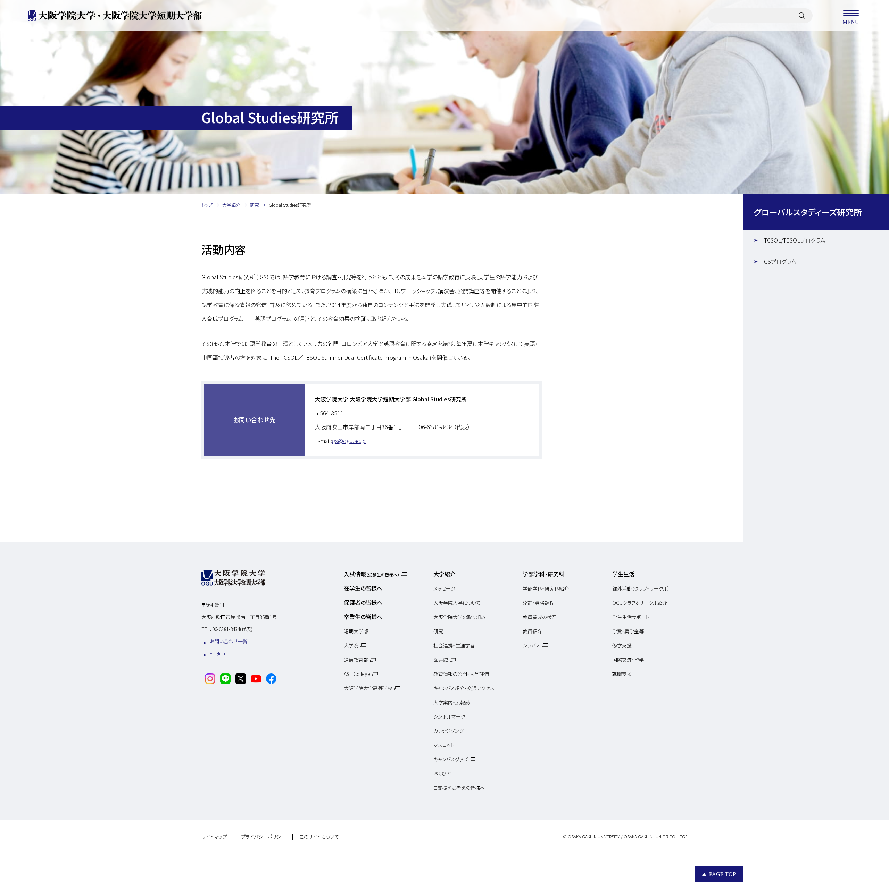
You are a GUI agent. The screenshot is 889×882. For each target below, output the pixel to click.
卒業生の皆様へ (363, 616)
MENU (850, 21)
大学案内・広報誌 (451, 702)
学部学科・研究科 (543, 574)
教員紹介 (532, 631)
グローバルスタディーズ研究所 (808, 212)
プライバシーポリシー (263, 837)
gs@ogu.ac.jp (349, 440)
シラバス (531, 645)
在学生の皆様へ (363, 588)
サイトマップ (214, 837)
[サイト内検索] (802, 15)
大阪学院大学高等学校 (368, 688)
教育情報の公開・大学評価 (461, 673)
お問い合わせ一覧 (229, 641)
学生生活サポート (630, 616)
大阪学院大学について (457, 602)
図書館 (440, 659)
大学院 (351, 645)
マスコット (444, 744)
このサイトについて (319, 837)
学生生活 (623, 574)
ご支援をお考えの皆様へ (459, 787)
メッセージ (444, 588)
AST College (357, 673)
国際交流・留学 (628, 659)
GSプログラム (780, 261)
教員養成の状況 (539, 616)
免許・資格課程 (538, 602)
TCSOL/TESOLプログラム (794, 240)
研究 (438, 631)
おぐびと (442, 773)
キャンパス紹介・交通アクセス (464, 688)
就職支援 (622, 673)
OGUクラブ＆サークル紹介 (639, 602)
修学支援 (622, 645)
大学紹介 (444, 574)
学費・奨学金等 (628, 631)
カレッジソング (448, 730)
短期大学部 (356, 631)
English (217, 653)
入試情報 (371, 574)
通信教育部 (356, 659)
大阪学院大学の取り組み (459, 616)
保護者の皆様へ (363, 602)
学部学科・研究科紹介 (546, 588)
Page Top (722, 874)
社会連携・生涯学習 (454, 645)
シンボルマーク (449, 716)
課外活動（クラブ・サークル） (641, 588)
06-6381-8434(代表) (232, 629)
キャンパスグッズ (450, 759)
